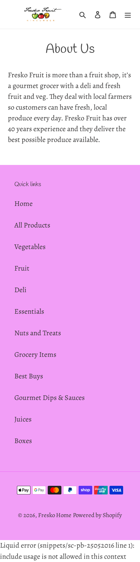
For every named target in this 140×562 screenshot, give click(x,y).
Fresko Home (54, 515)
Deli (20, 290)
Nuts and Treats (37, 333)
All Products (32, 225)
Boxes (23, 441)
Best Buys (28, 376)
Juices (23, 419)
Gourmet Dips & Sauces (49, 397)
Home (23, 203)
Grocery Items (35, 354)
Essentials (29, 311)
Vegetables (30, 247)
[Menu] (127, 14)
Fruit (21, 268)
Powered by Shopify (97, 515)
